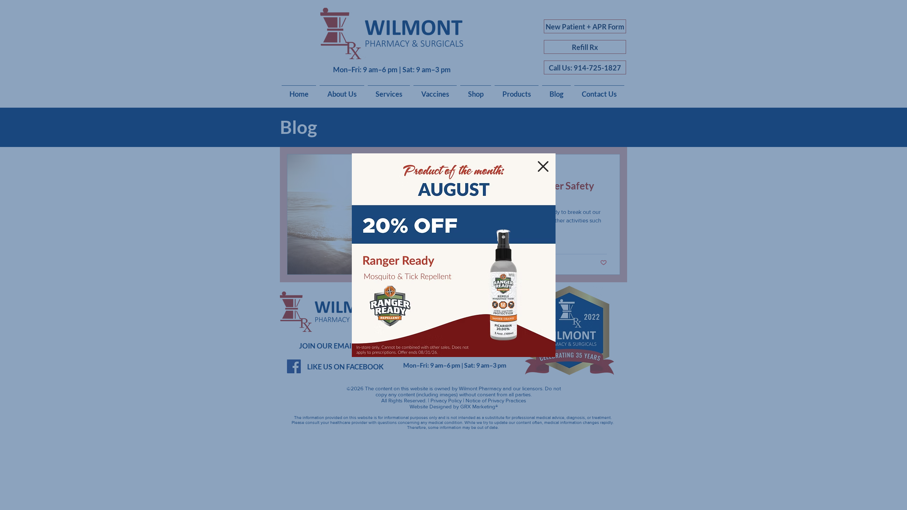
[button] (543, 166)
